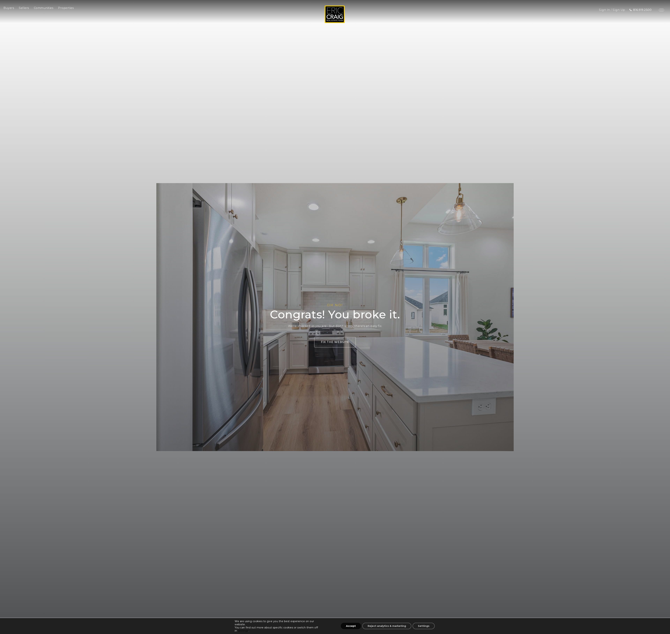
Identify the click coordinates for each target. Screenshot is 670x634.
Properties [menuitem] (66, 8)
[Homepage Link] (335, 14)
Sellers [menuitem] (24, 8)
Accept (351, 626)
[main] (335, 317)
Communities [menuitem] (43, 8)
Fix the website (335, 342)
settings (243, 630)
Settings (423, 626)
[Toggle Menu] (661, 10)
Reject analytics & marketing (387, 626)
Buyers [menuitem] (8, 8)
